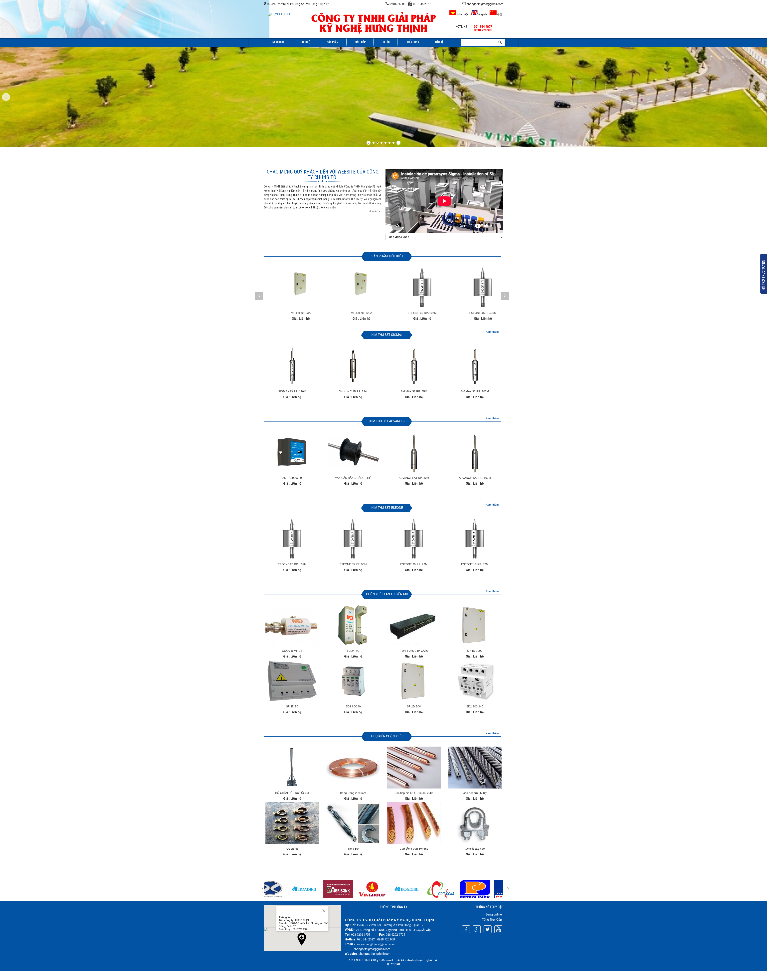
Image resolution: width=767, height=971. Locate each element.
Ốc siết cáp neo (475, 848)
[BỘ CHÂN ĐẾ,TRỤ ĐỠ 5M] (292, 787)
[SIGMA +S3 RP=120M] (292, 386)
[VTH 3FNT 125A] (293, 288)
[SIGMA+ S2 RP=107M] (475, 386)
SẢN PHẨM (333, 42)
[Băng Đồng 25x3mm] (353, 787)
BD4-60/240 (353, 706)
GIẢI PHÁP (360, 42)
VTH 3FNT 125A (293, 312)
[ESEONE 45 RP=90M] (414, 288)
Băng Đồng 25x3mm (353, 792)
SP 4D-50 (292, 706)
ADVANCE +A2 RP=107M (475, 477)
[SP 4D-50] (292, 701)
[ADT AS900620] (292, 472)
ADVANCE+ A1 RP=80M (414, 477)
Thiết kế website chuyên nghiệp (413, 960)
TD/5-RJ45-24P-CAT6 (414, 650)
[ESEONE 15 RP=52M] (475, 559)
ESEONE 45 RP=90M (414, 312)
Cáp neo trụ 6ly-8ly (475, 792)
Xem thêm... (375, 211)
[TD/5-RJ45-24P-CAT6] (414, 645)
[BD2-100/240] (475, 701)
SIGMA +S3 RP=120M (292, 391)
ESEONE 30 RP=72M (475, 312)
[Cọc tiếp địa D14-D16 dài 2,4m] (414, 787)
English (482, 14)
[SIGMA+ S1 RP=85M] (414, 386)
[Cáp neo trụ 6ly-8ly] (475, 787)
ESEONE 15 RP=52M (474, 564)
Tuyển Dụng (412, 42)
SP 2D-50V (414, 706)
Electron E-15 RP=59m (353, 391)
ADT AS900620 (292, 477)
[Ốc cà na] (292, 843)
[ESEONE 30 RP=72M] (475, 288)
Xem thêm (492, 331)
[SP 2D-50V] (414, 701)
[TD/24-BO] (353, 645)
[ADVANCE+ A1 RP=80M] (414, 472)
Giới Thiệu (305, 42)
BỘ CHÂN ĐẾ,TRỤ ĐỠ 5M (292, 792)
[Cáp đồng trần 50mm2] (414, 843)
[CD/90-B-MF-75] (292, 645)
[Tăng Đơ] (353, 843)
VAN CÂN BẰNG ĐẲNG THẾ (353, 477)
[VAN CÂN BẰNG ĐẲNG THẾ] (353, 472)
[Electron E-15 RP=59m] (353, 386)
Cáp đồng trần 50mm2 (414, 848)
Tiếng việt (462, 14)
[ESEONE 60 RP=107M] (354, 288)
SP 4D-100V (475, 650)
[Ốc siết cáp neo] (475, 843)
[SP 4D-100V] (475, 645)
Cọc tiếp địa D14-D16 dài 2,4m (413, 792)
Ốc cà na (292, 848)
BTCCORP (393, 964)
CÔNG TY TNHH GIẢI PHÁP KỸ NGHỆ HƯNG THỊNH (373, 22)
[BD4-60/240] (353, 701)
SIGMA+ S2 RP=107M (475, 391)
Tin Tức (385, 42)
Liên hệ (439, 42)
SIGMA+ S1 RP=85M (414, 391)
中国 (499, 14)
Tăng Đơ (353, 848)
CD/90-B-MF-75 (292, 650)
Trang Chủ (278, 42)
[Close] (323, 911)
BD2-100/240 (474, 706)
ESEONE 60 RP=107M (353, 312)
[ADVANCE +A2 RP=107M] (475, 472)
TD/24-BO (353, 650)
